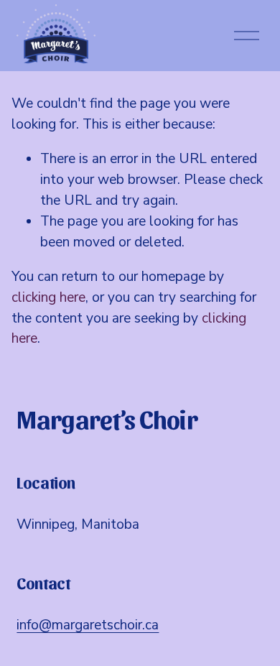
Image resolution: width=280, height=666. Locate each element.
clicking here (48, 297)
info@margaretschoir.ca (88, 625)
